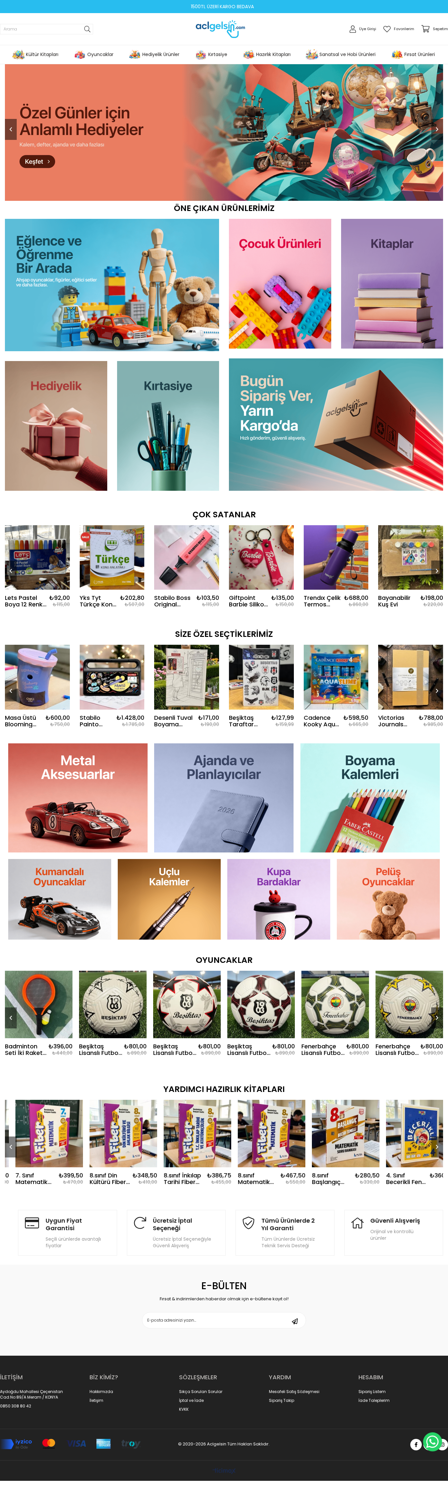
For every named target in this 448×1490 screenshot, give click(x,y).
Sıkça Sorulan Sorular (200, 1391)
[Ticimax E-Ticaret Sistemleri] (224, 1471)
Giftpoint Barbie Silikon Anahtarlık (248, 601)
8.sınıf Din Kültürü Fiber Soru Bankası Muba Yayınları (24, 1178)
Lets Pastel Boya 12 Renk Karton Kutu (24, 601)
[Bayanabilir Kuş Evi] (410, 557)
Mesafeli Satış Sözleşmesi (294, 1391)
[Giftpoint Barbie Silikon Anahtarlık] (261, 557)
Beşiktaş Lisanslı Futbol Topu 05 (25, 1049)
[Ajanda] (224, 797)
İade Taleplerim (374, 1400)
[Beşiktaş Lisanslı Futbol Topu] (187, 1004)
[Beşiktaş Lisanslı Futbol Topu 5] (113, 1004)
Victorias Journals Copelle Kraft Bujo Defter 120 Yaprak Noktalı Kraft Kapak (397, 721)
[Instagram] (442, 1444)
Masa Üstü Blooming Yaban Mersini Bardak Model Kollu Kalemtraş (21, 721)
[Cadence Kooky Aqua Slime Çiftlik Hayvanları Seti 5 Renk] (336, 677)
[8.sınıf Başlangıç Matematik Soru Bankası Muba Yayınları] (261, 1133)
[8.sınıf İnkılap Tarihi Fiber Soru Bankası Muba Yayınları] (113, 1133)
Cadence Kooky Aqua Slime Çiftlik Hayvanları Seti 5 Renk (321, 721)
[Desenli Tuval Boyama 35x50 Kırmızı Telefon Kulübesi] (186, 677)
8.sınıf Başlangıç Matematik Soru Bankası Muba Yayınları (246, 1178)
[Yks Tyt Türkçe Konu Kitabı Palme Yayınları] (112, 557)
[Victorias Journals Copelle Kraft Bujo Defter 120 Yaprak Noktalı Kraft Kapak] (410, 677)
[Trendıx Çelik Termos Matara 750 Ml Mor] (336, 557)
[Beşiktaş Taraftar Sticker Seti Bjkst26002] (261, 677)
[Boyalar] (370, 797)
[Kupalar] (278, 899)
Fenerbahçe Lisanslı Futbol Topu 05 (247, 1049)
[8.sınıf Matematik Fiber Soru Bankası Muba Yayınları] (187, 1133)
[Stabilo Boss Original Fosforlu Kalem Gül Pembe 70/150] (186, 557)
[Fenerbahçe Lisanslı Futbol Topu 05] (261, 1004)
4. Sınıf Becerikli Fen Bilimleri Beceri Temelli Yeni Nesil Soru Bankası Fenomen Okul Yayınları (322, 1178)
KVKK (184, 1409)
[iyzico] (70, 1444)
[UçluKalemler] (169, 899)
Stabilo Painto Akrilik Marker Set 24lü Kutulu (96, 721)
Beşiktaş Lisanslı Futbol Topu (173, 1049)
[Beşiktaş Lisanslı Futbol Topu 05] (38, 1004)
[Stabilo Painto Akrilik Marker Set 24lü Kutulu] (112, 677)
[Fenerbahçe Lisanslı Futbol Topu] (409, 1004)
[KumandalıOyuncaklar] (59, 899)
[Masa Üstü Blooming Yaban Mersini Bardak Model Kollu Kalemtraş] (37, 677)
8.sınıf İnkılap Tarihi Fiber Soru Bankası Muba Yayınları (98, 1178)
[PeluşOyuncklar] (388, 899)
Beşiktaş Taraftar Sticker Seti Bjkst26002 (245, 721)
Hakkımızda (101, 1391)
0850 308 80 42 (15, 1406)
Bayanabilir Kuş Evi (394, 601)
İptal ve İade (191, 1400)
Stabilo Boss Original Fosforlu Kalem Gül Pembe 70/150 (172, 601)
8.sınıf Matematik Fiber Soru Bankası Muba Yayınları (173, 1178)
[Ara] (87, 29)
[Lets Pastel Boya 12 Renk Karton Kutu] (37, 557)
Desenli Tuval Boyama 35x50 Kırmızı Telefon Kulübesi (173, 721)
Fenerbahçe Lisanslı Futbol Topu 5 (321, 1049)
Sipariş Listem (372, 1391)
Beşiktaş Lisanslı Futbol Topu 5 (99, 1049)
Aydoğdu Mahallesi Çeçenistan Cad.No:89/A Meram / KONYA (31, 1394)
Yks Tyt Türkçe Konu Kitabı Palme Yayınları (98, 601)
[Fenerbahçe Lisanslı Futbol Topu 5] (335, 1004)
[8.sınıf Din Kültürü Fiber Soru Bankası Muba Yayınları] (38, 1133)
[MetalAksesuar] (78, 797)
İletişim (96, 1400)
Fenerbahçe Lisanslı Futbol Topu (396, 1049)
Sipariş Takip (281, 1400)
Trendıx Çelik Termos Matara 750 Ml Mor (322, 601)
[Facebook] (416, 1444)
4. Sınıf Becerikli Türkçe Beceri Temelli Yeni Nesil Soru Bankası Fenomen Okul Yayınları (395, 1178)
